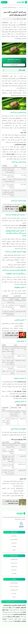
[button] (3, 70)
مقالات (20, 7)
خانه (25, 7)
